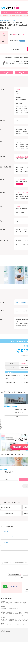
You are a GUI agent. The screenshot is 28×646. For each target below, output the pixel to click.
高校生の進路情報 (4, 608)
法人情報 (21, 72)
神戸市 (17, 15)
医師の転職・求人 (18, 620)
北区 (21, 15)
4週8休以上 (19, 206)
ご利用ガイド (20, 12)
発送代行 (18, 624)
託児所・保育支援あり (20, 156)
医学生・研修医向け (23, 602)
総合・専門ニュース (13, 612)
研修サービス (3, 624)
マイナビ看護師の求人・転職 (5, 15)
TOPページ (7, 12)
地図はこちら (22, 40)
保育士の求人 (25, 620)
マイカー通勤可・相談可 (21, 179)
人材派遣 (2, 619)
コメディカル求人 (11, 620)
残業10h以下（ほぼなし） (21, 192)
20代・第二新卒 (18, 619)
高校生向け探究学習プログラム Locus (15, 608)
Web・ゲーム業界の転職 (9, 619)
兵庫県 (13, 15)
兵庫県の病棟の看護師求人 (8, 513)
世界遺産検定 (11, 613)
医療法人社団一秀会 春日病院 (7, 20)
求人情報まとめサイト (5, 612)
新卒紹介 (24, 619)
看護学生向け (16, 602)
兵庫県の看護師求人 (6, 507)
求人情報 (6, 72)
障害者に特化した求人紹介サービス (8, 603)
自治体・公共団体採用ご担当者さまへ (14, 574)
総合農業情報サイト (18, 613)
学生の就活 (3, 602)
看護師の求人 (4, 620)
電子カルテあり (19, 89)
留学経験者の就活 (9, 602)
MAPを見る (19, 184)
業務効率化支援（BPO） (11, 624)
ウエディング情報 (5, 613)
